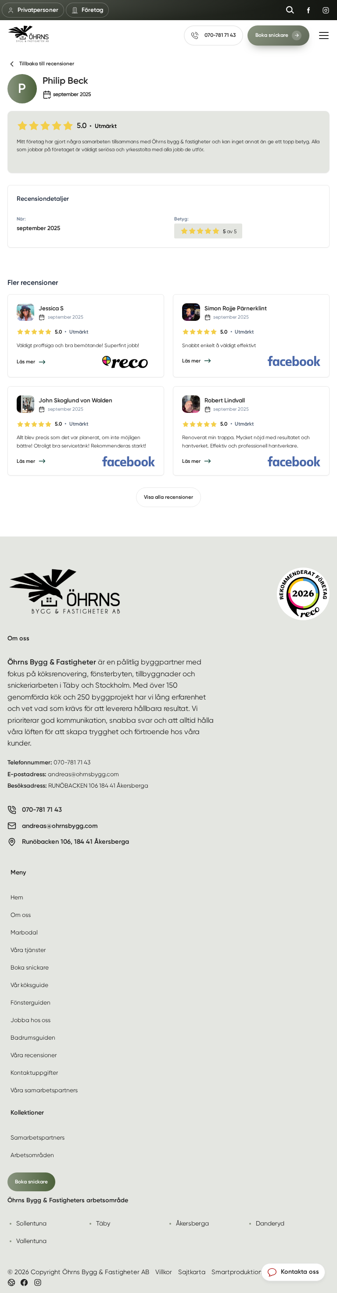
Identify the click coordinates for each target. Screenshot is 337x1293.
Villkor (163, 1272)
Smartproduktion (237, 1272)
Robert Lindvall (224, 400)
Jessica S (51, 308)
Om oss (21, 914)
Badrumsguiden (33, 1037)
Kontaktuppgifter (34, 1072)
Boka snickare (30, 967)
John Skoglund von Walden (75, 400)
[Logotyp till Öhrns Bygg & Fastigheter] (28, 34)
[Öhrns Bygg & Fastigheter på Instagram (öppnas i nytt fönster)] (325, 10)
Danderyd (270, 1223)
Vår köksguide (29, 984)
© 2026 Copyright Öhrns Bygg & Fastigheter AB (78, 1272)
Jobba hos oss (30, 1019)
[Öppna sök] (290, 10)
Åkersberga (192, 1223)
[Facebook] (294, 361)
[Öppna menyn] (324, 35)
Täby (103, 1223)
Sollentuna (31, 1223)
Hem (17, 897)
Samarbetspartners (38, 1137)
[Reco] (128, 362)
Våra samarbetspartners (44, 1090)
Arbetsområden (32, 1154)
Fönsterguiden (30, 1002)
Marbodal (24, 932)
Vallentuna (31, 1240)
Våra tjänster (28, 949)
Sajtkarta (191, 1272)
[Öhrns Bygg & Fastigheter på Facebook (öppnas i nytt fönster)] (308, 10)
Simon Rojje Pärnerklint (235, 308)
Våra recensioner (34, 1055)
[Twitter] (38, 1282)
